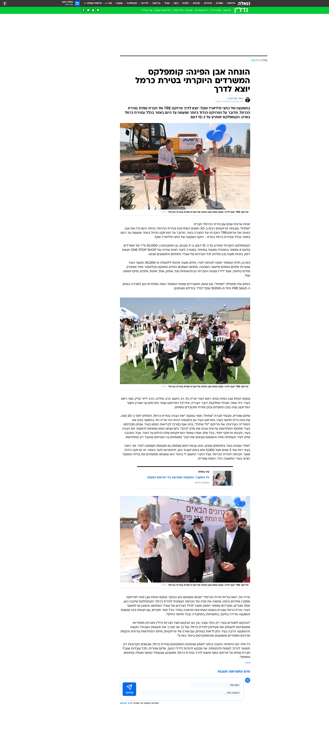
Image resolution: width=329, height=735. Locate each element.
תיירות (144, 3)
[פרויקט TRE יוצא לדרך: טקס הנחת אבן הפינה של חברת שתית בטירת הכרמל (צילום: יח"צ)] (185, 169)
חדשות (231, 3)
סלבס (185, 3)
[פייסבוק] (83, 10)
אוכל (167, 3)
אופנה (119, 3)
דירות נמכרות (202, 10)
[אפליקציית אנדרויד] (98, 10)
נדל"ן (247, 663)
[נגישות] (5, 3)
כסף (176, 3)
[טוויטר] (88, 10)
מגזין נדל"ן (216, 10)
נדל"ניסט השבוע (163, 10)
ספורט (219, 3)
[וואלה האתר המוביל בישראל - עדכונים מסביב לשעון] (244, 3)
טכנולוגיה (132, 3)
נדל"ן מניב (178, 10)
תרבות (196, 3)
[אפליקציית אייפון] (93, 10)
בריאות (156, 3)
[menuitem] (229, 3)
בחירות (208, 3)
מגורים (189, 10)
